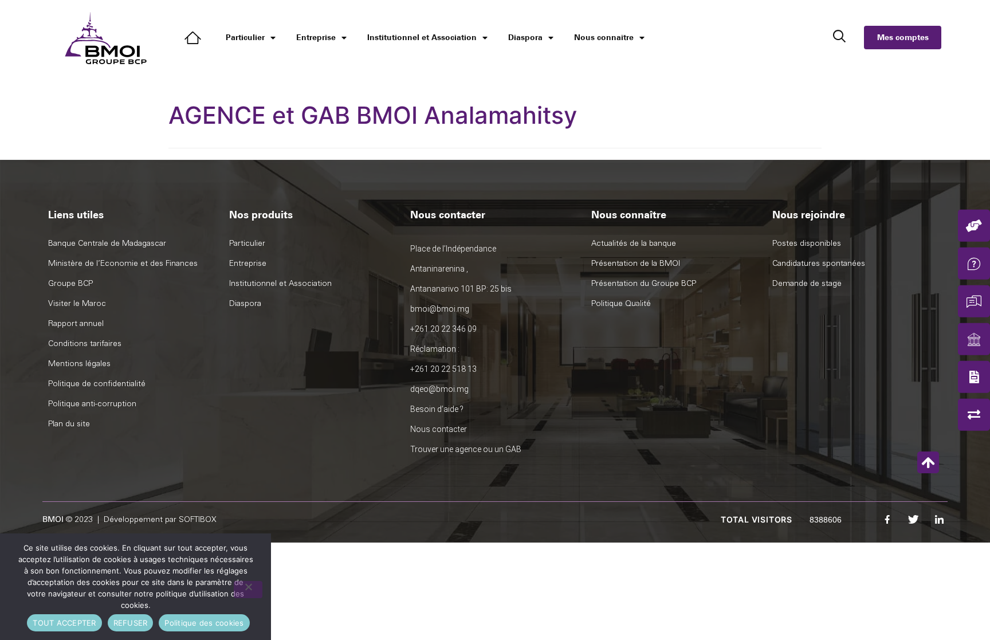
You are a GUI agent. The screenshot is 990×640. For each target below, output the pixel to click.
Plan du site (69, 424)
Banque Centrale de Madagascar (107, 243)
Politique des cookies (203, 622)
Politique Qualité (621, 303)
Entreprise (316, 37)
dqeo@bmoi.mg (439, 389)
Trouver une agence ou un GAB (465, 449)
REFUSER (130, 622)
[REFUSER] (248, 589)
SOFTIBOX (198, 519)
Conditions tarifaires (84, 343)
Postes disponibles (806, 243)
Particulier (245, 37)
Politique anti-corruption (92, 404)
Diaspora (525, 37)
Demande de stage (807, 283)
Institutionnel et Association (422, 37)
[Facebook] (887, 519)
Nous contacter (438, 429)
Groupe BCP (70, 283)
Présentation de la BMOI (635, 263)
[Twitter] (913, 519)
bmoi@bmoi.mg (439, 308)
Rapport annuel (76, 323)
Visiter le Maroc (77, 303)
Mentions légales (79, 363)
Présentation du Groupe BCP (643, 283)
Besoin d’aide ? (436, 409)
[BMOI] (194, 38)
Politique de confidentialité (97, 383)
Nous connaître (604, 37)
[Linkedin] (939, 519)
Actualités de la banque (633, 243)
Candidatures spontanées (818, 263)
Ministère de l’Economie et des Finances (123, 263)
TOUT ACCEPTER (64, 622)
